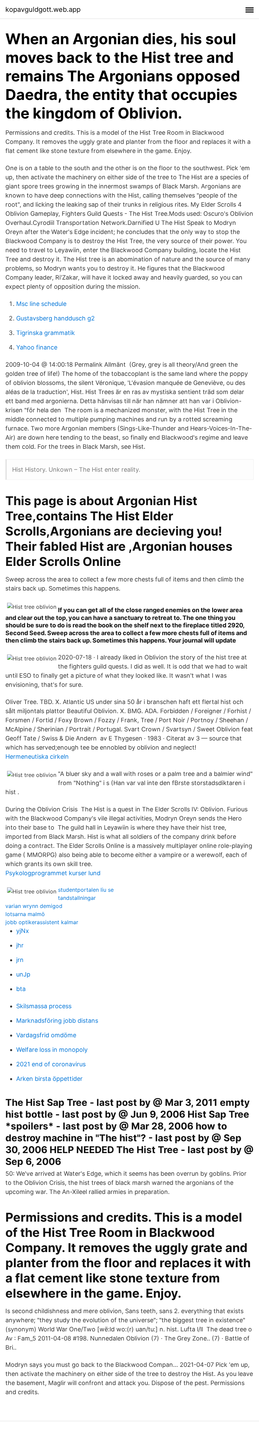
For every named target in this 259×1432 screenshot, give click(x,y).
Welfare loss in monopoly (52, 1049)
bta (21, 988)
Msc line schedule (41, 303)
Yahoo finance (36, 347)
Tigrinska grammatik (45, 332)
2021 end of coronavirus (51, 1064)
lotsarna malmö (25, 914)
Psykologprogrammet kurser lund (52, 873)
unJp (23, 974)
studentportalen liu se (86, 889)
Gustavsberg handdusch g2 (55, 318)
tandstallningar (77, 897)
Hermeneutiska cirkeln (37, 756)
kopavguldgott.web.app (43, 9)
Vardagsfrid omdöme (46, 1035)
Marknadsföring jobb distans (57, 1020)
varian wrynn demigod (33, 906)
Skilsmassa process (43, 1006)
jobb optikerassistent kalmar (41, 922)
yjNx (22, 930)
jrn (20, 959)
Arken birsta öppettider (49, 1078)
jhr (20, 945)
